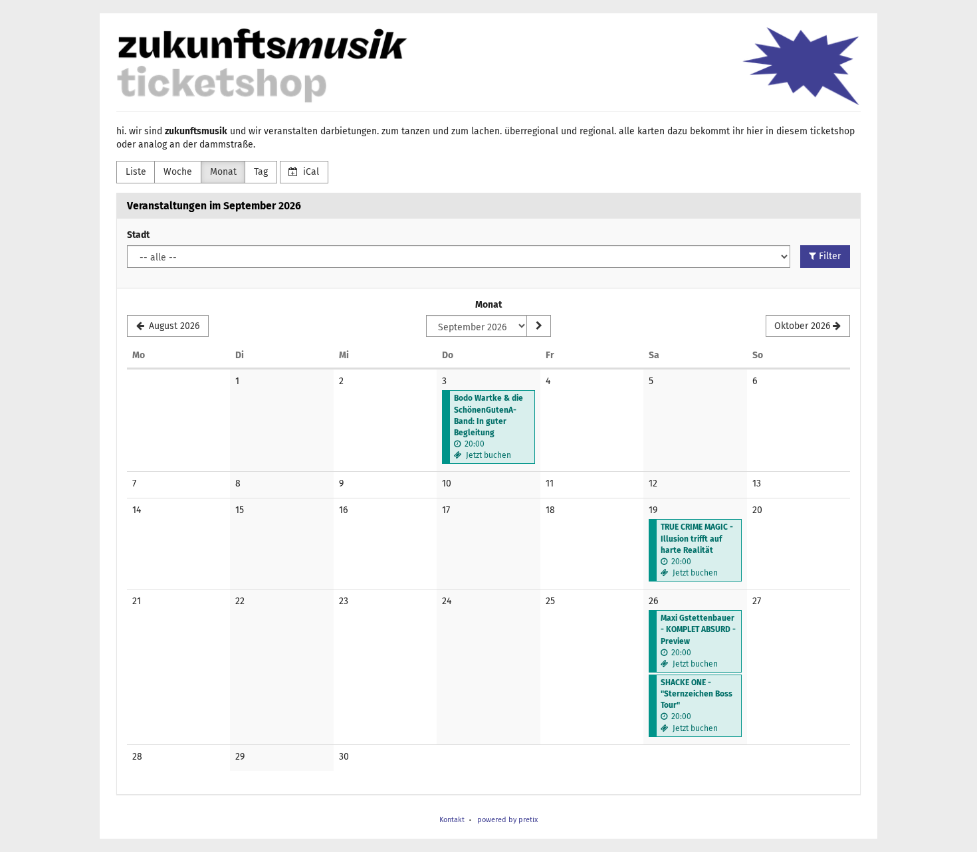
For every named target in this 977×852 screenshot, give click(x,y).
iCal (309, 171)
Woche (177, 171)
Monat (223, 171)
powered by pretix (507, 819)
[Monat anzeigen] (538, 326)
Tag (261, 171)
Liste (136, 171)
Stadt (138, 235)
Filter (828, 256)
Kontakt (452, 819)
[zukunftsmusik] (488, 66)
